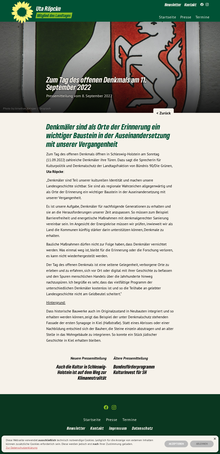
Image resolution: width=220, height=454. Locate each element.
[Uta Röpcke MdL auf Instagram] (207, 5)
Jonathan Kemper (26, 108)
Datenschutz (142, 428)
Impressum (118, 428)
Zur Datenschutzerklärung (21, 447)
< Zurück (163, 113)
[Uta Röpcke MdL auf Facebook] (202, 5)
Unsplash (45, 108)
